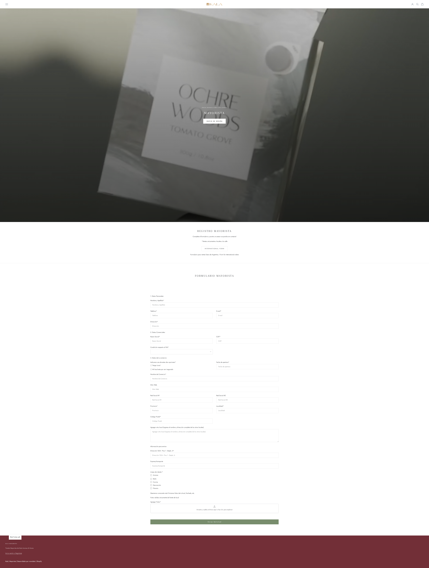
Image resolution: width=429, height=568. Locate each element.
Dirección (154, 322)
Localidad (220, 406)
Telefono (153, 311)
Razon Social (155, 337)
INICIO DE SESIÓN (214, 121)
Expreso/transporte (156, 461)
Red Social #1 (155, 395)
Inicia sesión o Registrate (13, 553)
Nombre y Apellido (157, 300)
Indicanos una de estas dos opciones (163, 362)
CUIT (218, 337)
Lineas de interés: (156, 472)
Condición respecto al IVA (159, 347)
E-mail (218, 311)
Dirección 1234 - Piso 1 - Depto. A (162, 451)
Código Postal (155, 417)
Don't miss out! (15, 537)
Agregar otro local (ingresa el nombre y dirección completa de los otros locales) (177, 427)
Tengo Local (156, 365)
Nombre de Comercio (158, 374)
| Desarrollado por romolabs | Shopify (29, 561)
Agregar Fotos (155, 502)
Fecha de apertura (222, 362)
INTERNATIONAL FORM (214, 249)
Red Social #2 (221, 395)
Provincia (154, 406)
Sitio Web (153, 385)
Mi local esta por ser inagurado (162, 369)
